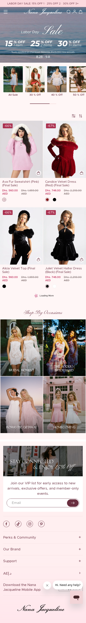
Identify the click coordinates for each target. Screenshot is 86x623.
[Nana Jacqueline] (43, 11)
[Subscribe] (73, 503)
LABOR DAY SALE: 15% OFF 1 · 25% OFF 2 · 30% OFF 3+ (43, 3)
